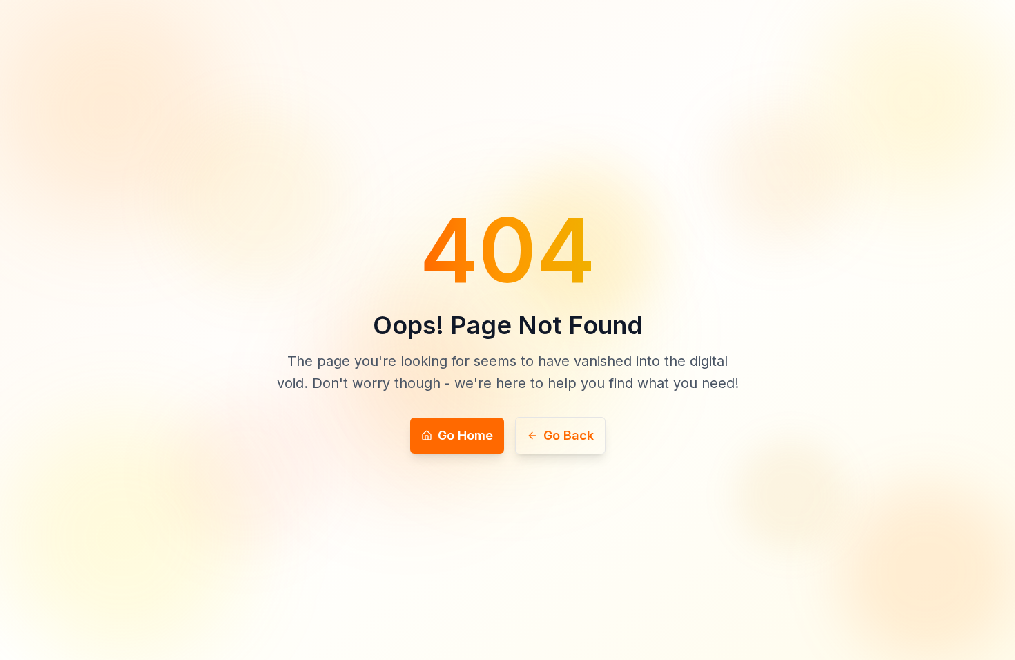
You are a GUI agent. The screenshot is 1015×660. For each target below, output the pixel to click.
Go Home (465, 435)
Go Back (568, 435)
